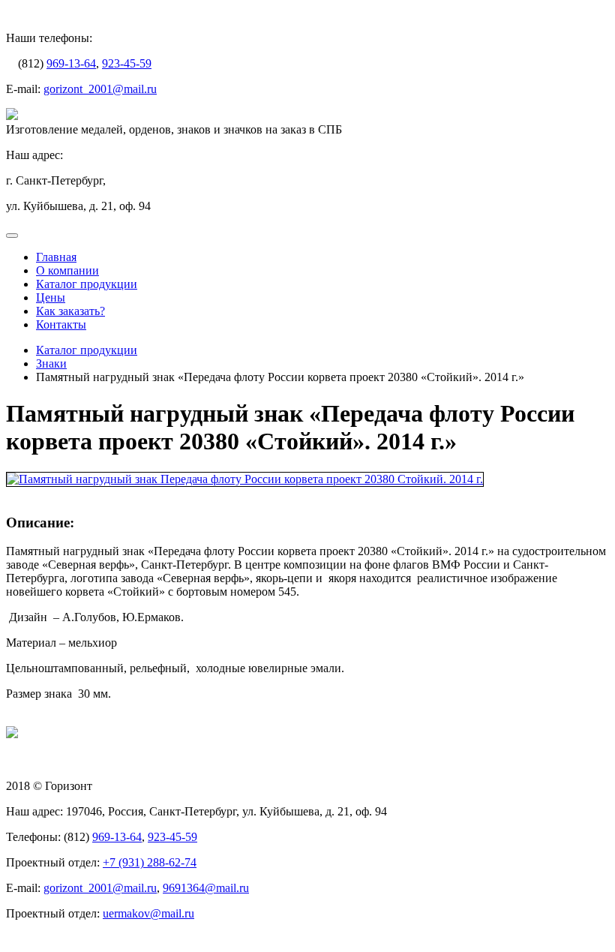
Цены (50, 297)
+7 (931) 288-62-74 (149, 862)
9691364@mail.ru (206, 887)
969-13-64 (71, 63)
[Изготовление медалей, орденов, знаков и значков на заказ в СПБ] (12, 116)
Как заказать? (70, 311)
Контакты (61, 324)
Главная (56, 257)
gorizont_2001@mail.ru (100, 89)
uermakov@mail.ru (148, 913)
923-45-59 (127, 63)
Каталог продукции (86, 284)
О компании (67, 270)
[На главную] (12, 734)
